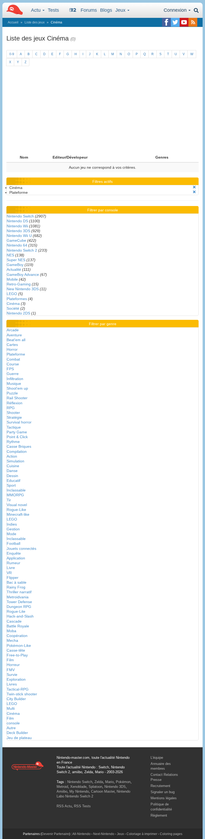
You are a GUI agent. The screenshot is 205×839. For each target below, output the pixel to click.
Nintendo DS (17, 221)
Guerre (13, 374)
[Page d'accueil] (27, 766)
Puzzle (12, 393)
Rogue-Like (16, 509)
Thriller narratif (19, 592)
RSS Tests (82, 806)
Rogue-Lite (16, 611)
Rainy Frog (16, 587)
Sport (11, 485)
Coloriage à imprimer (142, 834)
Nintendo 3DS (18, 231)
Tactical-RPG (18, 689)
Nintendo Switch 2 (22, 250)
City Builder (16, 699)
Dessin (12, 476)
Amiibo (62, 791)
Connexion (176, 10)
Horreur (13, 665)
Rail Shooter (17, 398)
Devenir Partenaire (55, 834)
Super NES (16, 260)
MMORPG (15, 495)
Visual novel (17, 505)
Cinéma (13, 303)
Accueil (13, 22)
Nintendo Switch (20, 216)
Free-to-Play (17, 655)
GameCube (16, 240)
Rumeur (13, 563)
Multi (11, 708)
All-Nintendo (81, 834)
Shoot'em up (17, 388)
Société (13, 308)
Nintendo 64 (17, 245)
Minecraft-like (18, 514)
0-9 (11, 54)
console (13, 723)
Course (13, 364)
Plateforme (16, 354)
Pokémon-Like (19, 645)
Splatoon (95, 787)
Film (10, 660)
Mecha (12, 640)
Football (13, 543)
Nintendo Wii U (19, 235)
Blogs (106, 10)
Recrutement (160, 786)
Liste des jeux (35, 22)
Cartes (12, 344)
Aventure (14, 335)
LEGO (12, 294)
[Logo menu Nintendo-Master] (13, 9)
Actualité (14, 269)
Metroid (62, 787)
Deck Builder (17, 733)
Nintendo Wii (17, 226)
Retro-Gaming (19, 284)
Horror (12, 349)
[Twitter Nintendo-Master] (175, 22)
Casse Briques (19, 446)
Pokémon (123, 782)
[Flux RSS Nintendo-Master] (192, 22)
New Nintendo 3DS (23, 289)
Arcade (13, 330)
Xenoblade (78, 787)
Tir (9, 500)
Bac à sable (16, 582)
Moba (11, 631)
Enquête (14, 553)
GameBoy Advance (23, 274)
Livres (12, 684)
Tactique (14, 427)
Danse (12, 471)
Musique (14, 383)
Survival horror (19, 422)
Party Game (17, 432)
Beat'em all (16, 340)
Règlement (159, 815)
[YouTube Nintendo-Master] (184, 22)
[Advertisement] (102, 112)
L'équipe (157, 758)
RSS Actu (64, 806)
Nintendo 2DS (18, 313)
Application (16, 558)
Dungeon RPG (19, 606)
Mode (11, 534)
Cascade (14, 621)
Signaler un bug (163, 792)
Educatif (13, 480)
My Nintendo (79, 791)
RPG (11, 408)
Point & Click (17, 437)
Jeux (121, 10)
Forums (89, 10)
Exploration (16, 679)
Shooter (13, 412)
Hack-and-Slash (20, 616)
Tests (53, 10)
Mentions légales (164, 798)
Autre (11, 728)
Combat (13, 359)
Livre (11, 568)
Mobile (12, 279)
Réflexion (14, 403)
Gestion (13, 529)
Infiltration (15, 379)
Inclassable (16, 490)
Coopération (17, 636)
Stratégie (14, 417)
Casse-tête (16, 650)
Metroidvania (18, 597)
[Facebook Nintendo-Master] (166, 22)
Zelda (98, 782)
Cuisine (13, 466)
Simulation (15, 461)
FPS (10, 369)
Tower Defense (19, 602)
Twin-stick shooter (22, 694)
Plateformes (17, 299)
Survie (12, 674)
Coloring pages (171, 834)
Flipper (12, 577)
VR (9, 573)
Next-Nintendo (103, 834)
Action (12, 456)
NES (10, 255)
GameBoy (15, 265)
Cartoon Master (103, 791)
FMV (11, 670)
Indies (12, 524)
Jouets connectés (21, 548)
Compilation (17, 451)
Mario (109, 782)
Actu (36, 10)
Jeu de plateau (19, 738)
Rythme (13, 441)
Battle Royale (18, 626)
